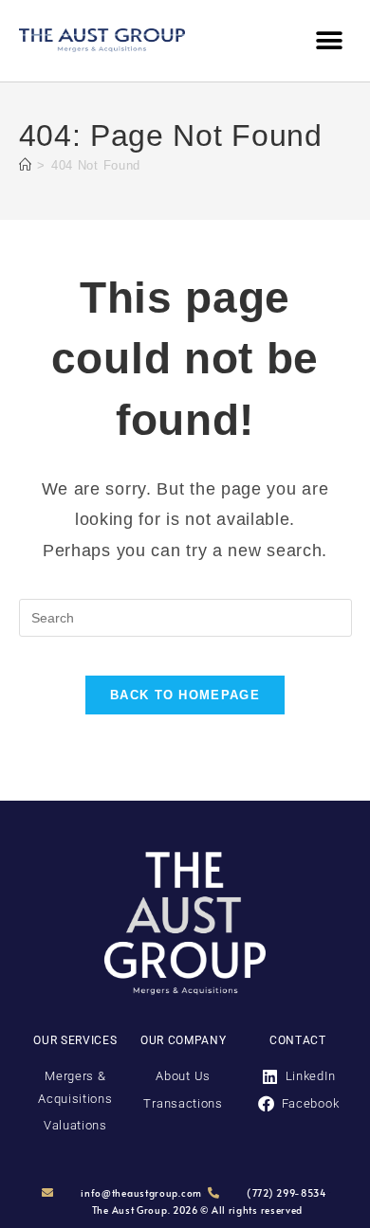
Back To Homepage (185, 695)
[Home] (25, 165)
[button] (329, 40)
